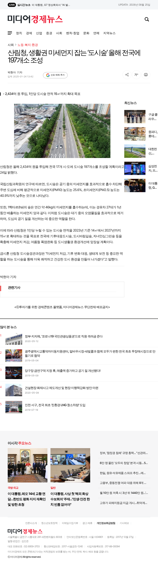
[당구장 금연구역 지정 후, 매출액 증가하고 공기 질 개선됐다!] (13, 373)
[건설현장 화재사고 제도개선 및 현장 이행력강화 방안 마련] (13, 390)
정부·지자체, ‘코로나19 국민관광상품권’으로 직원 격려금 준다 (64, 336)
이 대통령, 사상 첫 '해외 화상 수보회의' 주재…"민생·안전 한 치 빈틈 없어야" (70, 499)
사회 (11, 45)
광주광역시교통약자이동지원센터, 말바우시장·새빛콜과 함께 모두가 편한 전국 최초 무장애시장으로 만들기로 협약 (90, 353)
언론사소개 (31, 523)
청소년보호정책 (49, 523)
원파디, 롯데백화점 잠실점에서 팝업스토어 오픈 (152, 134)
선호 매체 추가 (58, 75)
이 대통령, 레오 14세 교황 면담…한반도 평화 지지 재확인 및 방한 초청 (27, 499)
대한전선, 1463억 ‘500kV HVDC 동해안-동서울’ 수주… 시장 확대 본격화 (153, 151)
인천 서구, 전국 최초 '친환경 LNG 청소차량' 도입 (55, 405)
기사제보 (124, 523)
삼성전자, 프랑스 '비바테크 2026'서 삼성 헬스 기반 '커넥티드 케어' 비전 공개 (52, 4)
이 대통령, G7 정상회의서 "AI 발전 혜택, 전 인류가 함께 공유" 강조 (153, 185)
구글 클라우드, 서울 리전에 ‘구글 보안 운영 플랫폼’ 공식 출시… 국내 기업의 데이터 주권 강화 (153, 116)
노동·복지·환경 (28, 44)
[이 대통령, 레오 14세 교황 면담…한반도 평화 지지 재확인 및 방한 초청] (27, 465)
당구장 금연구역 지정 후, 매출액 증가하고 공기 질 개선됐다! (62, 371)
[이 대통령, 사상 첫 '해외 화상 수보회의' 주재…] (70, 465)
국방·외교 (13, 487)
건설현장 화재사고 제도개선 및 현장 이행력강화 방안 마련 (61, 388)
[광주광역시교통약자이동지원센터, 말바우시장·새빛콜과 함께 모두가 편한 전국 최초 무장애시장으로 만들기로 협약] (13, 355)
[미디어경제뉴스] (35, 19)
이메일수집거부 (70, 523)
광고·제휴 (87, 523)
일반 (52, 487)
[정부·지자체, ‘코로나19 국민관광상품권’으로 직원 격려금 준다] (13, 338)
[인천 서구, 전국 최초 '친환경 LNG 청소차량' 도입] (13, 407)
